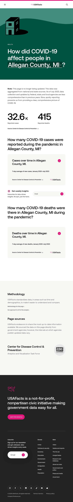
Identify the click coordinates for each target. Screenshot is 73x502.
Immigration (41, 466)
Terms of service (38, 493)
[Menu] (5, 5)
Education (41, 455)
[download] (59, 160)
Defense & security (43, 448)
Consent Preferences (14, 496)
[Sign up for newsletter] (61, 193)
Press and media (58, 473)
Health (10, 44)
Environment (41, 459)
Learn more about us (16, 417)
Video (54, 444)
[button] (35, 64)
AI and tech (56, 477)
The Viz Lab (56, 452)
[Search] (67, 4)
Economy (40, 452)
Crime (39, 444)
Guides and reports (58, 448)
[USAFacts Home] (36, 4)
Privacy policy (50, 493)
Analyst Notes (57, 455)
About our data (57, 464)
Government (41, 462)
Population (41, 473)
